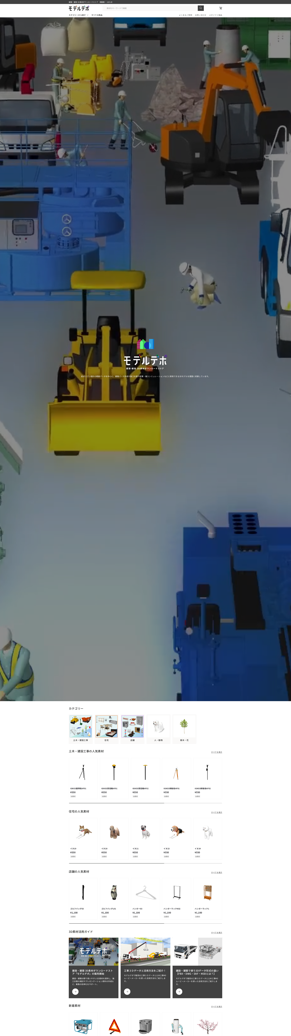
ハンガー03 (137, 908)
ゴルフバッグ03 (77, 908)
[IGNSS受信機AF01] (114, 772)
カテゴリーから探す (77, 15)
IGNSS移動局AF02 (203, 788)
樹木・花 (184, 740)
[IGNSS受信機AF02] (146, 772)
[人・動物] (158, 726)
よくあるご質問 (185, 15)
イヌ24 (198, 848)
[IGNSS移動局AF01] (177, 772)
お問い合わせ (200, 15)
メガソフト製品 (215, 15)
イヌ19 (73, 848)
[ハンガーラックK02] (177, 893)
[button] (220, 8)
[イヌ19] (83, 832)
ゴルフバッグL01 (108, 908)
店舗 (132, 740)
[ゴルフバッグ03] (83, 893)
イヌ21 (136, 848)
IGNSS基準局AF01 (78, 788)
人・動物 (158, 740)
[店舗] (132, 726)
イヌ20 (104, 848)
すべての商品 (97, 15)
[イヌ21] (146, 832)
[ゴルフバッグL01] (114, 893)
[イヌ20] (114, 832)
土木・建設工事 (80, 740)
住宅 (106, 740)
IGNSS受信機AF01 (109, 788)
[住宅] (106, 726)
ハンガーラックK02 (172, 908)
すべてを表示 (216, 752)
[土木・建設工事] (81, 726)
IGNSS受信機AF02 (141, 788)
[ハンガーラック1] (208, 893)
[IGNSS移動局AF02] (208, 772)
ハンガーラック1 (202, 908)
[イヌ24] (208, 832)
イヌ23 (167, 848)
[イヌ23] (177, 832)
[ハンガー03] (146, 893)
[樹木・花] (184, 726)
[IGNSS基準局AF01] (83, 772)
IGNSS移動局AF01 (172, 788)
